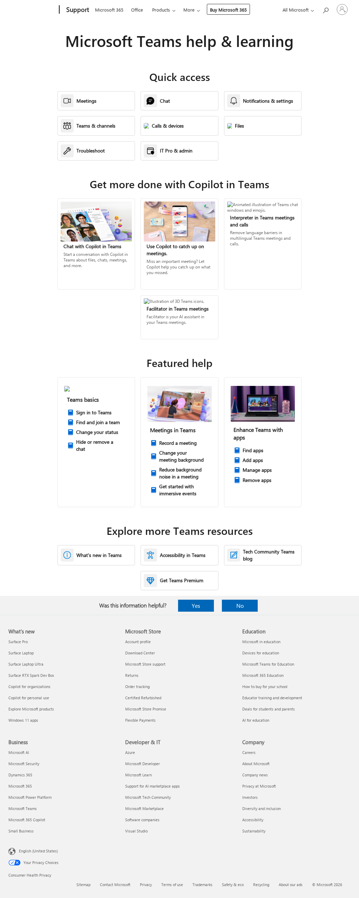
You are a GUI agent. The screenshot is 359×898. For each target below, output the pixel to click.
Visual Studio (136, 831)
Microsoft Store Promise (145, 709)
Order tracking (137, 686)
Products (161, 10)
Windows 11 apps (23, 720)
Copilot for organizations (29, 686)
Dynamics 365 (20, 774)
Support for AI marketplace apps (152, 786)
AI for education (255, 720)
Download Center (140, 652)
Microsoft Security (23, 763)
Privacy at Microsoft (259, 786)
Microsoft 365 (109, 10)
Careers (249, 752)
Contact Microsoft (115, 884)
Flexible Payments (140, 720)
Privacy (146, 884)
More (189, 10)
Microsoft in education (261, 641)
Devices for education (260, 652)
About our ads (291, 884)
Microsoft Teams (22, 808)
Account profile (138, 641)
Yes (196, 605)
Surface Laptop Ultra (25, 664)
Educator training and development (272, 697)
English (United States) (38, 850)
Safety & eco (233, 884)
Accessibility (252, 819)
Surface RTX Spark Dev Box (31, 675)
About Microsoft (256, 763)
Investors (250, 797)
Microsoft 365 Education (263, 675)
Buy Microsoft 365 (228, 10)
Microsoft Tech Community (148, 797)
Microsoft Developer (142, 763)
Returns (131, 675)
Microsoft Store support (145, 664)
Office (137, 10)
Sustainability (253, 831)
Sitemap (83, 884)
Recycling (261, 884)
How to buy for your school (264, 686)
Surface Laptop (21, 652)
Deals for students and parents (268, 709)
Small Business (21, 831)
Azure (130, 752)
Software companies (142, 819)
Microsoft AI (18, 752)
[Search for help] (325, 9)
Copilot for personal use (28, 697)
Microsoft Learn (138, 774)
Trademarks (202, 884)
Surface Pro (18, 641)
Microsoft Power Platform (30, 797)
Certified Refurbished (143, 697)
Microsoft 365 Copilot (26, 819)
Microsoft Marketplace (144, 808)
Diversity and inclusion (261, 808)
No (240, 605)
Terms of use (172, 884)
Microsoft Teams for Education (268, 664)
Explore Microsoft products (31, 709)
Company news (255, 774)
